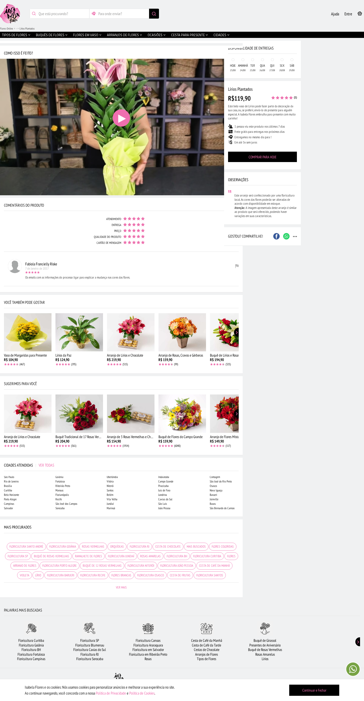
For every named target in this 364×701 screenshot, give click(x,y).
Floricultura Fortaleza (31, 654)
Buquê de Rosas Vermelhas (265, 649)
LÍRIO (38, 575)
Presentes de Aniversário (265, 645)
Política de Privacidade (111, 693)
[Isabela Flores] (119, 678)
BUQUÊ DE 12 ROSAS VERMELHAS (102, 565)
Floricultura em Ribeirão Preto (148, 654)
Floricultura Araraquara (148, 645)
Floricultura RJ (89, 654)
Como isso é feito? (18, 53)
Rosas (148, 658)
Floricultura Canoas (148, 640)
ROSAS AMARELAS (150, 556)
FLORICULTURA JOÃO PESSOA (176, 565)
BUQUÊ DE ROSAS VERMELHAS (51, 556)
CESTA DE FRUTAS (180, 575)
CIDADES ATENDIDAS (29, 465)
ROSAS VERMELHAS (93, 546)
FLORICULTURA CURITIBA (207, 556)
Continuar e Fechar (314, 690)
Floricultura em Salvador (148, 649)
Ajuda (335, 14)
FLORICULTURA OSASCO (150, 575)
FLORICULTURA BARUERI (60, 575)
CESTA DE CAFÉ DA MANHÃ (214, 565)
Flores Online (6, 28)
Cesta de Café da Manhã (206, 640)
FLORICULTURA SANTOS (209, 575)
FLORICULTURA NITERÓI (141, 565)
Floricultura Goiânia (31, 645)
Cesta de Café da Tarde (206, 645)
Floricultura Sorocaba (89, 658)
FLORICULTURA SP (18, 556)
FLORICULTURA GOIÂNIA (62, 546)
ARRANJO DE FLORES (24, 565)
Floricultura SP (89, 640)
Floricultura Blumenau (89, 645)
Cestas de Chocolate (206, 649)
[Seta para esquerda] (5, 106)
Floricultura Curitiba (31, 640)
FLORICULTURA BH (177, 556)
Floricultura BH (31, 649)
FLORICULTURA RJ (139, 546)
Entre (348, 14)
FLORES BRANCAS (121, 575)
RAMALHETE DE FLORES (88, 556)
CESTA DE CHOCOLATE (168, 546)
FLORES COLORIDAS (223, 546)
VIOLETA (24, 575)
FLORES (231, 556)
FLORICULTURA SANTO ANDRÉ (26, 546)
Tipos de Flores (206, 658)
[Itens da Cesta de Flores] (360, 14)
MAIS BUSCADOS (196, 546)
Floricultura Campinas (31, 658)
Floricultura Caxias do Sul (89, 649)
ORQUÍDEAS (117, 546)
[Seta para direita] (238, 106)
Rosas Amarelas (265, 654)
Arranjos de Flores (206, 654)
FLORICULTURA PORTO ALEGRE (59, 565)
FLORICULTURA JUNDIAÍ (121, 556)
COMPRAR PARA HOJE (262, 157)
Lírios (265, 658)
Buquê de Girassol (265, 640)
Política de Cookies (142, 693)
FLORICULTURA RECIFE (92, 575)
